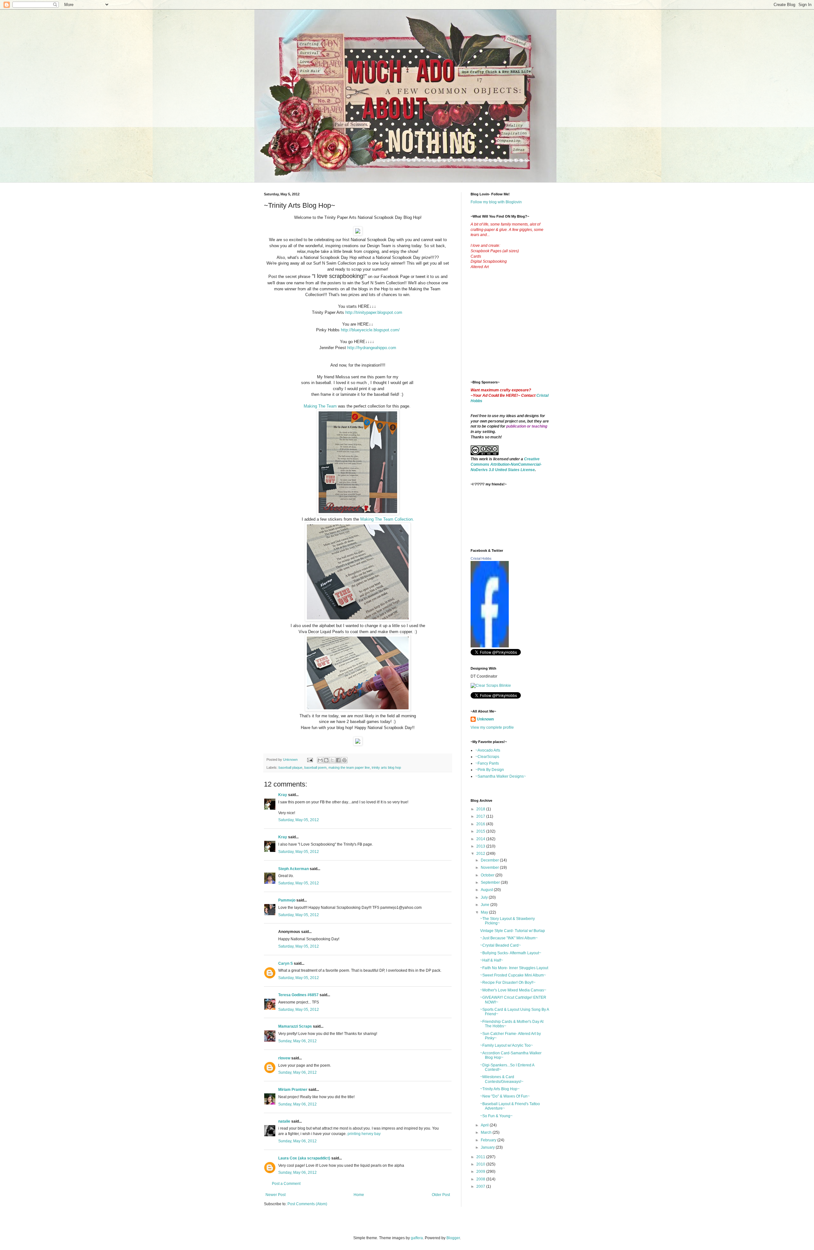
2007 (481, 1186)
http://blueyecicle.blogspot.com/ (370, 330)
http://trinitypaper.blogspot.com (373, 312)
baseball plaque (290, 767)
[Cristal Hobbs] (490, 646)
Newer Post (276, 1195)
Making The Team (320, 406)
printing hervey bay (364, 1134)
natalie (284, 1121)
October (488, 875)
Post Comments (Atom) (307, 1204)
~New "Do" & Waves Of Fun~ (505, 1096)
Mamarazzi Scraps (295, 1026)
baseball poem (315, 767)
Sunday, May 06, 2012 (297, 1041)
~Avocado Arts (487, 750)
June (485, 904)
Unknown (485, 719)
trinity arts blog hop (386, 767)
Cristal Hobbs (481, 558)
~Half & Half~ (491, 960)
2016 (481, 824)
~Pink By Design (489, 769)
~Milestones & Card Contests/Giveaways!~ (501, 1079)
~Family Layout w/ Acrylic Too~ (506, 1045)
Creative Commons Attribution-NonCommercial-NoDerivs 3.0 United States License (506, 464)
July (485, 897)
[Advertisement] (518, 329)
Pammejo (286, 900)
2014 (481, 839)
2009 (481, 1171)
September (491, 882)
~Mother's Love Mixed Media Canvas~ (513, 990)
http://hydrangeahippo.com (371, 347)
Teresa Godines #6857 (298, 995)
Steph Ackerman (293, 869)
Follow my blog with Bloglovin (496, 202)
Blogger (453, 1238)
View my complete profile (492, 727)
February (489, 1140)
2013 (481, 846)
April (485, 1125)
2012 (481, 853)
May (485, 912)
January (488, 1147)
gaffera (417, 1238)
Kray (282, 795)
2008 (481, 1179)
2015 (481, 831)
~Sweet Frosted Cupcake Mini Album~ (513, 975)
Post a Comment (286, 1183)
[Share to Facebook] (338, 760)
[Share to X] (332, 760)
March (487, 1132)
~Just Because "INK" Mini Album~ (509, 938)
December (490, 860)
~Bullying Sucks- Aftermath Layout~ (510, 953)
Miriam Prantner (292, 1089)
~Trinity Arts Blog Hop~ (500, 1089)
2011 (481, 1157)
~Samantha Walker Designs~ (500, 776)
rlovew (284, 1058)
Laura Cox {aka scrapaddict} (304, 1158)
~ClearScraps (487, 756)
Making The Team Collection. (387, 519)
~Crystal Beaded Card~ (500, 945)
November (490, 867)
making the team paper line (349, 767)
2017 (481, 816)
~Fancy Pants (487, 763)
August (487, 890)
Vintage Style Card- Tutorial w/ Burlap (512, 931)
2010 (481, 1164)
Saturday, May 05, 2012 (298, 820)
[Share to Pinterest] (344, 760)
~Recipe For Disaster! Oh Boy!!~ (507, 982)
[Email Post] (310, 759)
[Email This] (320, 760)
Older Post (441, 1195)
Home (359, 1195)
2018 (481, 809)
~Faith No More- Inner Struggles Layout (514, 968)
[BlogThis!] (326, 760)
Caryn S (285, 963)
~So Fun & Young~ (496, 1116)
